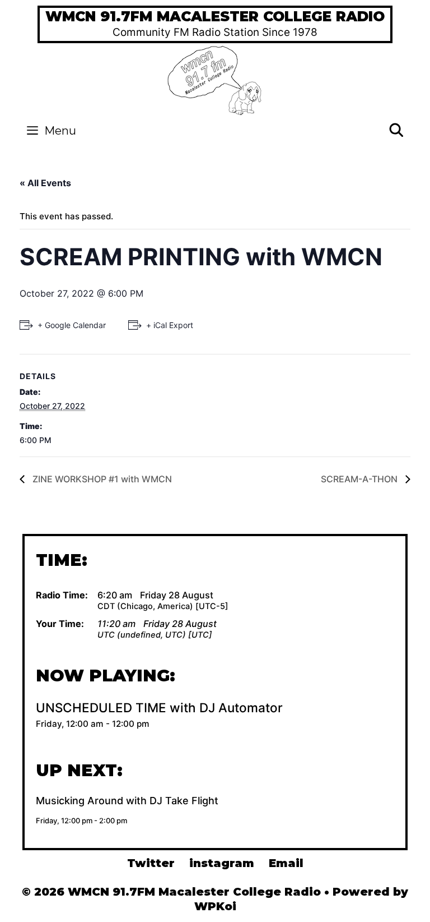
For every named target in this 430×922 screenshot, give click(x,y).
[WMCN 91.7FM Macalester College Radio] (215, 78)
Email (286, 863)
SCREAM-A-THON (360, 479)
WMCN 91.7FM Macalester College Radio (215, 16)
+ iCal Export (169, 325)
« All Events (45, 182)
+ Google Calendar (72, 325)
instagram (221, 863)
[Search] (396, 131)
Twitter (151, 863)
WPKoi (215, 906)
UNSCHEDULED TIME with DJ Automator (159, 707)
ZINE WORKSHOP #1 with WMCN (101, 479)
